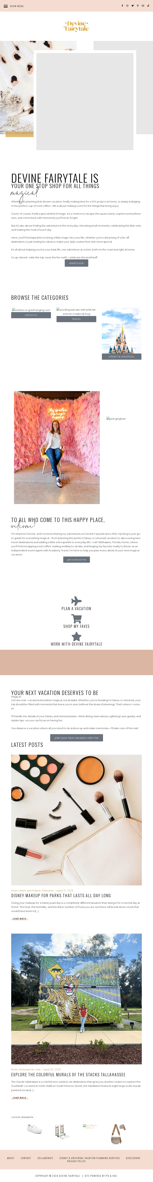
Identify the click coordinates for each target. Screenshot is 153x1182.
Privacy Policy (76, 1161)
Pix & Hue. (112, 1175)
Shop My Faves (76, 626)
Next (140, 1134)
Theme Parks (48, 890)
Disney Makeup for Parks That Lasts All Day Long (61, 895)
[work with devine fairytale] (76, 636)
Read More (19, 918)
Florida (14, 1069)
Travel (37, 1069)
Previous (13, 1134)
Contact (26, 1158)
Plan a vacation (76, 608)
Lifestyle (22, 890)
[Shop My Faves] (76, 618)
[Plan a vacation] (76, 601)
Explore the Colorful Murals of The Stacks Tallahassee (68, 1074)
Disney (14, 890)
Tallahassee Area (26, 1069)
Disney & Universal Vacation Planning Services (90, 1158)
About (11, 1158)
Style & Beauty (34, 890)
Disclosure (133, 1158)
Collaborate (45, 1158)
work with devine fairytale (76, 644)
